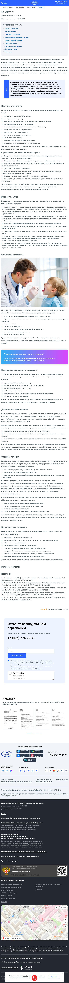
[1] (41, 609)
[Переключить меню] (5, 3)
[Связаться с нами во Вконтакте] (6, 770)
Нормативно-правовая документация (14, 836)
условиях (23, 666)
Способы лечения (11, 43)
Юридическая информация (10, 834)
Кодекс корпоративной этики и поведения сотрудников (20, 856)
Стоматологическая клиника (11, 887)
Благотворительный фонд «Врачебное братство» (49, 885)
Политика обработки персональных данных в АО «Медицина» (22, 823)
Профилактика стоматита (13, 46)
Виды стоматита (10, 32)
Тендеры (39, 889)
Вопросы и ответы (11, 49)
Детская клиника (7, 890)
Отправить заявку (17, 655)
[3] (45, 609)
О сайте (3, 813)
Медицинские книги (8, 899)
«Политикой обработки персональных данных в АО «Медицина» (27, 668)
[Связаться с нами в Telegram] (2, 770)
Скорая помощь (6, 896)
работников (21, 830)
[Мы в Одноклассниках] (32, 770)
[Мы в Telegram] (20, 770)
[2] (43, 609)
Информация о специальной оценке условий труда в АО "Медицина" (24, 852)
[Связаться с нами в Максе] (10, 770)
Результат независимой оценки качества (25, 875)
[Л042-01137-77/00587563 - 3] (42, 718)
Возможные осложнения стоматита (17, 37)
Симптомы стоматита (12, 35)
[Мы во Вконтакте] (36, 770)
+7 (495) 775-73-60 (21, 638)
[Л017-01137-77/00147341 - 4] (58, 718)
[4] (47, 609)
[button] (2, 3)
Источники (8, 52)
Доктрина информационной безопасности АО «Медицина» (20, 818)
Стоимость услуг (62, 780)
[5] (48, 609)
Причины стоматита (12, 29)
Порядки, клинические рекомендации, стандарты (18, 838)
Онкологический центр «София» (12, 884)
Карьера (4, 901)
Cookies (25, 976)
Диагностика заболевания (13, 40)
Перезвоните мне (60, 4)
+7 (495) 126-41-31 (61, 2)
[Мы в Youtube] (28, 770)
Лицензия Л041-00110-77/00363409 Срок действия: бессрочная (22, 803)
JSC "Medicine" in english (9, 893)
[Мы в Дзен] (24, 770)
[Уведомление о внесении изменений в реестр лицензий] (10, 718)
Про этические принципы (9, 861)
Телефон (10, 648)
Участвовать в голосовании (21, 872)
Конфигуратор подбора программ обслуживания (44, 781)
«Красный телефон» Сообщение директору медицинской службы (16, 781)
